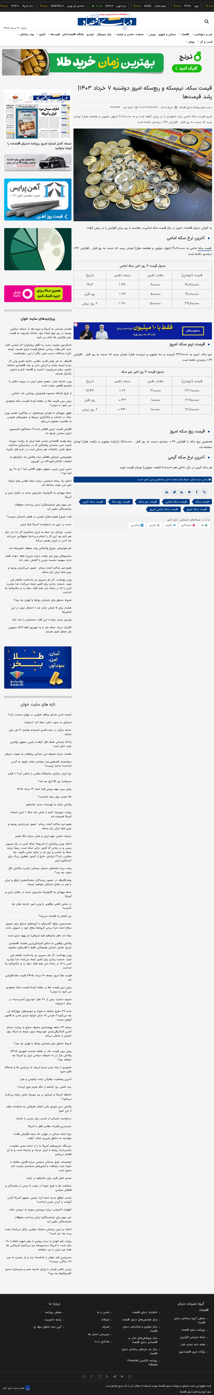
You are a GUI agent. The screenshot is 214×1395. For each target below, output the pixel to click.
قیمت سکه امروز (197, 509)
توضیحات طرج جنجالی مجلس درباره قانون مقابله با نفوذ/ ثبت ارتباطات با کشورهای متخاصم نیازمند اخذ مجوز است (40, 1166)
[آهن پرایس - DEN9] (37, 200)
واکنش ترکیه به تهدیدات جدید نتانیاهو (48, 805)
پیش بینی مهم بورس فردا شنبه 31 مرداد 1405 (44, 789)
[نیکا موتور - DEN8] (37, 162)
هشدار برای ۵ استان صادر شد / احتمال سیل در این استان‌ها (41, 610)
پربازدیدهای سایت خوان (38, 318)
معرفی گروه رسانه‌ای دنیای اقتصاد (189, 1320)
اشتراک (106, 1327)
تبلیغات (105, 1320)
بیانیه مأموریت (53, 1320)
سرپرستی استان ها (99, 1334)
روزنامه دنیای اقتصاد (193, 1330)
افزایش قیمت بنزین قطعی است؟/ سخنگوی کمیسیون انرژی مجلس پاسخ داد (40, 431)
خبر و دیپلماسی (203, 34)
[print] (166, 492)
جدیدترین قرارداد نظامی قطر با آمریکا (49, 1126)
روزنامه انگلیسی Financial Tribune (142, 1363)
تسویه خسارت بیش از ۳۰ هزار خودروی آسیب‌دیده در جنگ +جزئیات (40, 1001)
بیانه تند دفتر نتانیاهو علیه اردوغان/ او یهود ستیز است (39, 936)
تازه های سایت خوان (38, 705)
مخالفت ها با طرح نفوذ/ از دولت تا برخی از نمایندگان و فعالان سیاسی (38, 1188)
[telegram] (174, 492)
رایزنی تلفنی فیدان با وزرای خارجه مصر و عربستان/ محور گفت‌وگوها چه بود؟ (38, 1271)
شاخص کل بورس (56, 6)
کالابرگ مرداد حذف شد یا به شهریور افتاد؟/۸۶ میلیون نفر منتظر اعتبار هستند (40, 629)
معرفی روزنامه (53, 1312)
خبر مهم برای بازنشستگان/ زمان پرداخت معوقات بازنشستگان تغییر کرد (43, 507)
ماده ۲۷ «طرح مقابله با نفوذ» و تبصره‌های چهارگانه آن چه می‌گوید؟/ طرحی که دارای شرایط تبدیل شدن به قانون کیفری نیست (38, 1015)
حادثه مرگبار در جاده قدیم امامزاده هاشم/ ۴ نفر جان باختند (40, 732)
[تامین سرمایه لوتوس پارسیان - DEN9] (37, 249)
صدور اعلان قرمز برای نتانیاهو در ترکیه (49, 1178)
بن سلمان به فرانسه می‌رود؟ (54, 916)
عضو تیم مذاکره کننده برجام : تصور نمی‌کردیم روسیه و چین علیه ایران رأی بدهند (39, 570)
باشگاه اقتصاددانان (73, 34)
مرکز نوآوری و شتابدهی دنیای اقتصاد (140, 1329)
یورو (177, 6)
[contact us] (92, 1376)
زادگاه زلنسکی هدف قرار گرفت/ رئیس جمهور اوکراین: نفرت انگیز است (40, 744)
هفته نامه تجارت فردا (193, 1345)
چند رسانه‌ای (26, 34)
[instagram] (129, 1376)
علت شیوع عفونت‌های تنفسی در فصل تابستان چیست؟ (38, 517)
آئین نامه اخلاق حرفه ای (47, 1327)
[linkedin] (181, 492)
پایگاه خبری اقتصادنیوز (192, 1352)
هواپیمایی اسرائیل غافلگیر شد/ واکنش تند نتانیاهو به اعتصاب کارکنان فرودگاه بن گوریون (40, 459)
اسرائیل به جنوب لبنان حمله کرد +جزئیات (47, 722)
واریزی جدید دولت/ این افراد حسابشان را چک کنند (41, 620)
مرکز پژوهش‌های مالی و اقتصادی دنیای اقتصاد (143, 1340)
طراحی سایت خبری (16, 1388)
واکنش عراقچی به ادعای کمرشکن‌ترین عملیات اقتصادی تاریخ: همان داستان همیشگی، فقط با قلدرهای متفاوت (39, 945)
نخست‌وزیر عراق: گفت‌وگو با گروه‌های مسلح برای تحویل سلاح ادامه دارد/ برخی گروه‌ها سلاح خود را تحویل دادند (38, 926)
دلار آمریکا (8, 6)
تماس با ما (103, 1312)
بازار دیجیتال (104, 34)
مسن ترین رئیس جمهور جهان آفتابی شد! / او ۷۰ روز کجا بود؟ (40, 471)
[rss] (107, 1376)
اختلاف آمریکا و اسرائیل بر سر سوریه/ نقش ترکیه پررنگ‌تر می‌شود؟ (38, 1097)
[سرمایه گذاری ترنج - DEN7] (107, 62)
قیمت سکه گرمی (93, 502)
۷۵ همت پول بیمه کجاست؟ (54, 797)
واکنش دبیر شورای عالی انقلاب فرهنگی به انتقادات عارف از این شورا (38, 1109)
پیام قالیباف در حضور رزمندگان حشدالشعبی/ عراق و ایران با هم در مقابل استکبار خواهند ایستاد (38, 882)
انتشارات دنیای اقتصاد (144, 1312)
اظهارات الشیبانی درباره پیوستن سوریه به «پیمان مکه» (40, 1210)
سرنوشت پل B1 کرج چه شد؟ (54, 781)
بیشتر (191, 42)
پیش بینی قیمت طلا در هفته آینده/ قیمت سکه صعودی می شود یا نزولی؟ (38, 403)
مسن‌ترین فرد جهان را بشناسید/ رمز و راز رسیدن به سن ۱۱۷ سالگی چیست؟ (39, 1259)
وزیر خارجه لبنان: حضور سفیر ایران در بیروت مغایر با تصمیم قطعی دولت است (40, 383)
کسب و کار (206, 42)
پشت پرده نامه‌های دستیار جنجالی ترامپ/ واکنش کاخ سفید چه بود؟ (40, 870)
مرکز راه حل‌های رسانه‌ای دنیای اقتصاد (139, 1351)
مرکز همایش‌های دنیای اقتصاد (139, 1320)
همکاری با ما (102, 1342)
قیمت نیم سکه (148, 502)
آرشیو (41, 34)
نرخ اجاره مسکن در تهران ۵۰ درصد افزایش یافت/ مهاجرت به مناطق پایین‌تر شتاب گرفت (42, 1136)
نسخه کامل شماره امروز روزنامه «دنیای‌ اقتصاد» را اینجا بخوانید (39, 146)
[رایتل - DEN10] (37, 293)
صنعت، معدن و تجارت (130, 34)
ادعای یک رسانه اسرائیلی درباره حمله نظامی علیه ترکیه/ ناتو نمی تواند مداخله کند (39, 483)
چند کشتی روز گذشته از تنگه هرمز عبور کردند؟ (44, 1087)
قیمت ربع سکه (121, 502)
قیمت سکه (204, 248)
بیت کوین (101, 6)
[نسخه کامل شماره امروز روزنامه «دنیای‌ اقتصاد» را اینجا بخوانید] (37, 114)
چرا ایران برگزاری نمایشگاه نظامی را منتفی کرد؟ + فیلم (39, 774)
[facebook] (196, 492)
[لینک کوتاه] (204, 492)
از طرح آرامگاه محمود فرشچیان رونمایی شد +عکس (41, 393)
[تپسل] (76, 324)
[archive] (84, 1376)
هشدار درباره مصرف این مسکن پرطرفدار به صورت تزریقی (37, 754)
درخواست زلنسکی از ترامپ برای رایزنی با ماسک (43, 1119)
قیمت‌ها (55, 34)
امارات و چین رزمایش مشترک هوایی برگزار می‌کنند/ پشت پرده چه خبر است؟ (38, 1231)
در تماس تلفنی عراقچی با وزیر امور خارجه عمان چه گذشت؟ (41, 906)
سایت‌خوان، (195, 479)
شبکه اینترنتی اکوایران (192, 1337)
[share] (99, 1376)
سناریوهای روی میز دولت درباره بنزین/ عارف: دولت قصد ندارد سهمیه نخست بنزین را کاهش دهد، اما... (38, 558)
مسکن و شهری (167, 34)
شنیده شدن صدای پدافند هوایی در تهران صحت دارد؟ (39, 715)
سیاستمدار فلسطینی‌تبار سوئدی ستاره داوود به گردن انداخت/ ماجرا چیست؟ (41, 764)
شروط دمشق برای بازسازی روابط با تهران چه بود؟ (42, 600)
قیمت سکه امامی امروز (164, 509)
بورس (152, 34)
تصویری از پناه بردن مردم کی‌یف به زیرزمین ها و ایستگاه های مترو (37, 1069)
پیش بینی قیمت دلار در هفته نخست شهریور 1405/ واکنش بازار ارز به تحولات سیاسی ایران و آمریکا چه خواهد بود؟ (40, 1055)
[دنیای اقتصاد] (107, 21)
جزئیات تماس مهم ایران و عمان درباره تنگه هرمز (43, 836)
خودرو (90, 34)
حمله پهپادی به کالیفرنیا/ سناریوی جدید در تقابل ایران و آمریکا (38, 495)
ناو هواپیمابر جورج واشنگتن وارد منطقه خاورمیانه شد (40, 548)
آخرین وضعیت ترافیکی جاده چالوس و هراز (45, 1079)
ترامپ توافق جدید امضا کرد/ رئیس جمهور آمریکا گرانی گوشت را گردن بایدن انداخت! (39, 1200)
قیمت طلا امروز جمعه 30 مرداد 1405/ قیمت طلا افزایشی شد (38, 978)
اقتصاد (184, 34)
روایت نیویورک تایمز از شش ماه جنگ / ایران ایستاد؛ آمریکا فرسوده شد (40, 814)
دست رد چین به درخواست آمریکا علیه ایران (45, 524)
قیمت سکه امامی (176, 502)
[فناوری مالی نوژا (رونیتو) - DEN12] (37, 667)
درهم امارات (140, 6)
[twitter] (189, 492)
